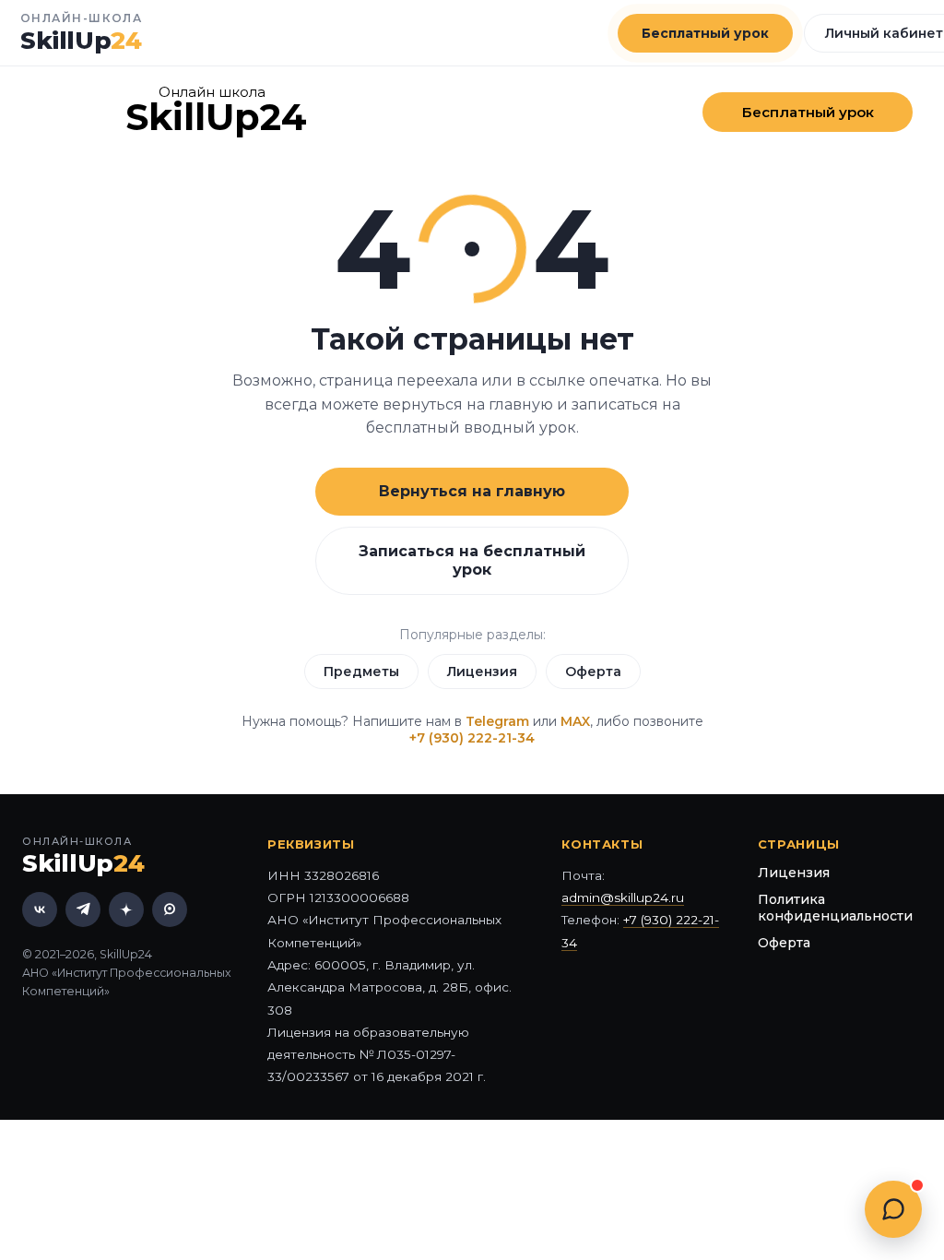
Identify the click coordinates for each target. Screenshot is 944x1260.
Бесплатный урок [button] (705, 33)
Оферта (593, 671)
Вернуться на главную (472, 491)
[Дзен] (126, 909)
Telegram (497, 721)
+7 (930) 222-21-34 (472, 738)
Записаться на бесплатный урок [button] (472, 560)
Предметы (361, 671)
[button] (807, 112)
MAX (575, 721)
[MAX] (169, 909)
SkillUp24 (216, 116)
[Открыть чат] (893, 1209)
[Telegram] (82, 909)
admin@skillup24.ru (622, 897)
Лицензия (482, 671)
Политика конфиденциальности (835, 907)
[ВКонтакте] (39, 909)
